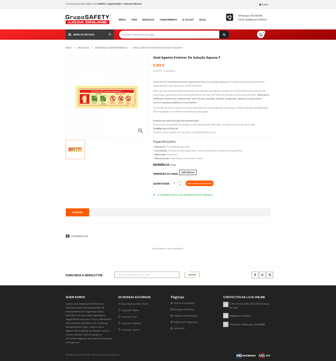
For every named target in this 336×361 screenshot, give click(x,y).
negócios (148, 19)
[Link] (270, 275)
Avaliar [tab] (77, 212)
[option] (75, 149)
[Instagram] (262, 275)
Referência (161, 165)
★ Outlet (188, 19)
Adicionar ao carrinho (199, 183)
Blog (202, 19)
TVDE (134, 19)
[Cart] (260, 34)
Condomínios (168, 19)
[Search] (224, 35)
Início (122, 19)
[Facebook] (255, 275)
